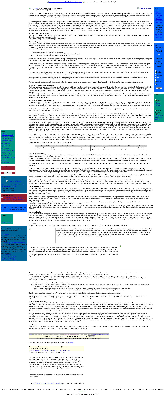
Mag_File (5, 152)
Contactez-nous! (7, 142)
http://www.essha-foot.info (62, 350)
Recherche (5, 155)
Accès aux (8, 136)
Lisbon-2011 (6, 234)
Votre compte (6, 162)
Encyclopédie (6, 143)
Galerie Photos (6, 147)
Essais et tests (6, 145)
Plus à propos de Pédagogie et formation (158, 14)
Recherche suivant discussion (100, 334)
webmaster (82, 391)
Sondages (5, 159)
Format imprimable (158, 104)
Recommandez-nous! (8, 157)
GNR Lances (7, 255)
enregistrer (71, 342)
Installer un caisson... (9, 258)
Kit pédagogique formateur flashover (14, 243)
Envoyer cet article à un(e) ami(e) (159, 117)
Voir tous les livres (6, 222)
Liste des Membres (8, 150)
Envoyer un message (47, 350)
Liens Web (5, 148)
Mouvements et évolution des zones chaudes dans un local (13, 185)
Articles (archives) (7, 138)
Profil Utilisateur (35, 350)
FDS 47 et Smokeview (9, 256)
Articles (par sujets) (8, 140)
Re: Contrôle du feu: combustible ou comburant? (47, 383)
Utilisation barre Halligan (10, 260)
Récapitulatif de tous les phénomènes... (159, 35)
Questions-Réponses (8, 154)
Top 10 (4, 160)
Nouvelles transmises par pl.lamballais (159, 20)
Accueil (4, 133)
